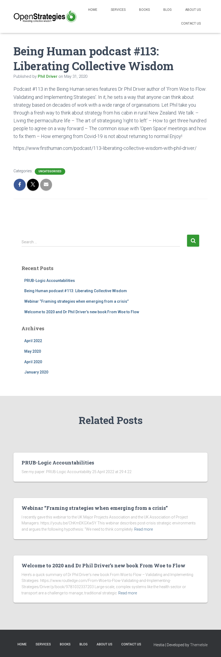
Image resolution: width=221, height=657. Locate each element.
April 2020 (33, 362)
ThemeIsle (199, 645)
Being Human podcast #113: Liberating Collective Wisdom (75, 291)
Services (118, 10)
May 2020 (32, 351)
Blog (167, 10)
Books (144, 10)
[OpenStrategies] (45, 16)
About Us (193, 10)
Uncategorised (50, 171)
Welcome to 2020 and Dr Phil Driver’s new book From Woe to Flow (81, 312)
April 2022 (33, 341)
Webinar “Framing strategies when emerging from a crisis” (76, 301)
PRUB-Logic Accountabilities (49, 280)
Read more (143, 529)
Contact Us (191, 23)
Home (92, 10)
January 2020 (36, 372)
